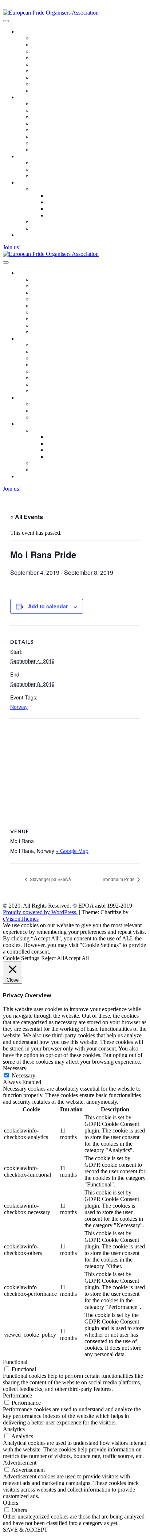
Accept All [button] (76, 958)
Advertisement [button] (19, 1462)
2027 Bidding (48, 136)
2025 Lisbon (46, 123)
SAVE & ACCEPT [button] (25, 1530)
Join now (42, 176)
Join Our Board (50, 64)
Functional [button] (15, 1362)
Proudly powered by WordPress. (40, 912)
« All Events (26, 516)
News (24, 235)
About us (28, 31)
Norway (19, 706)
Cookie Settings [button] (21, 958)
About (39, 163)
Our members (47, 169)
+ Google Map (72, 850)
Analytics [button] (14, 1429)
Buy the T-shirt (64, 209)
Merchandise (47, 71)
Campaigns (30, 182)
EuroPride (29, 97)
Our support (60, 195)
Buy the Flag (61, 202)
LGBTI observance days (60, 222)
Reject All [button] (52, 958)
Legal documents (51, 84)
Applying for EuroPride (59, 110)
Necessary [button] (15, 1068)
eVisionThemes (21, 919)
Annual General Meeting (60, 38)
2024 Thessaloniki (53, 117)
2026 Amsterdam (51, 130)
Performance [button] (17, 1395)
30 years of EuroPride (57, 150)
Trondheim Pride (119, 879)
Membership (31, 156)
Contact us (44, 90)
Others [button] (10, 1503)
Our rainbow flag (52, 77)
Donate (55, 215)
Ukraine (41, 189)
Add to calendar (48, 606)
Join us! (12, 247)
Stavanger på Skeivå (50, 879)
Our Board (44, 58)
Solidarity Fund (50, 51)
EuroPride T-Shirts (53, 143)
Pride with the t (49, 228)
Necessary (23, 1075)
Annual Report (49, 45)
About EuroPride (51, 104)
